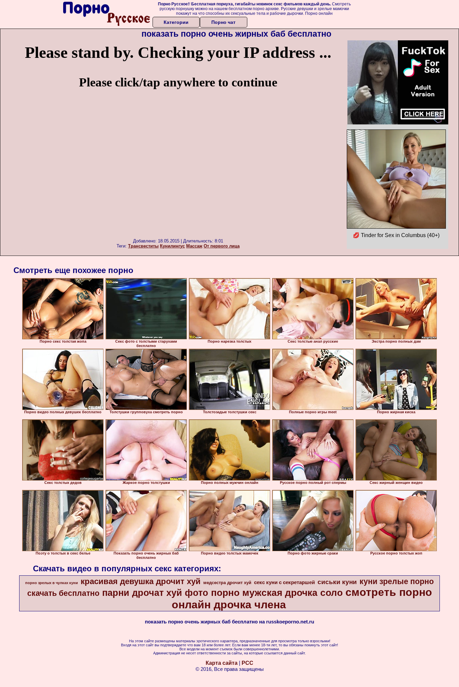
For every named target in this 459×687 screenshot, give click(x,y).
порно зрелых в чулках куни (51, 583)
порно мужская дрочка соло (277, 592)
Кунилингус (172, 246)
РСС (247, 663)
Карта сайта (222, 663)
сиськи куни (337, 581)
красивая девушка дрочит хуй (141, 581)
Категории (176, 22)
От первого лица (222, 246)
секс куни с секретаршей (284, 582)
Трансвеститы (143, 246)
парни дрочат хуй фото (155, 593)
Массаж (194, 246)
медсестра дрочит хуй (227, 582)
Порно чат (223, 22)
